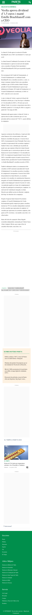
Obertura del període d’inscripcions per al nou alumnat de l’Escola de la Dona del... (16, 364)
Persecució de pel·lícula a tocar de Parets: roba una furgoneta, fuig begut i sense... (16, 378)
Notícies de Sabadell (7, 577)
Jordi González (6, 23)
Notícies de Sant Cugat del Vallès (10, 575)
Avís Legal (4, 593)
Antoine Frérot (11, 288)
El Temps (6, 461)
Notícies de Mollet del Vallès (9, 565)
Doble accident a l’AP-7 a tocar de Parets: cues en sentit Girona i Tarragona (16, 357)
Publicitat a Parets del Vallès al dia (10, 601)
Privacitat (4, 596)
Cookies (4, 598)
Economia (4, 552)
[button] (29, 2)
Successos (4, 544)
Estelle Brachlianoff (19, 288)
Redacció (6, 467)
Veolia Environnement (24, 290)
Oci (3, 549)
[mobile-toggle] (3, 2)
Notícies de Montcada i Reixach (9, 570)
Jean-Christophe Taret (6, 290)
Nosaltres (4, 603)
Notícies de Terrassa (7, 583)
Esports (4, 547)
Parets (3, 539)
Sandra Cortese (15, 290)
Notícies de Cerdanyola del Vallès (10, 572)
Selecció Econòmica (8, 7)
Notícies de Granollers (7, 567)
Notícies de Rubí (6, 580)
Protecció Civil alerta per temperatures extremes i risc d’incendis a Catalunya (14, 464)
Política (4, 542)
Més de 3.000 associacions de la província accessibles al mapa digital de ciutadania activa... (16, 371)
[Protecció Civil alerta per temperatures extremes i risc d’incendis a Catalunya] (16, 452)
